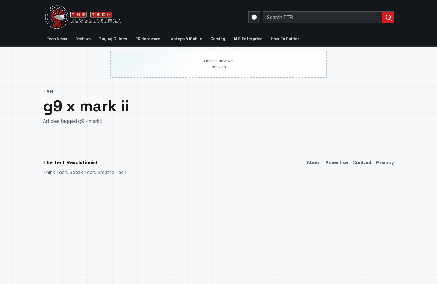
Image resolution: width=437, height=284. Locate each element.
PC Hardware (147, 38)
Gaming (217, 38)
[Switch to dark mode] (254, 17)
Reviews (83, 38)
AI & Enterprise (248, 38)
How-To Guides (285, 38)
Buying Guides (113, 38)
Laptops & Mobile (185, 38)
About (313, 162)
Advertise (336, 162)
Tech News (56, 38)
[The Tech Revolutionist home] (126, 17)
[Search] (388, 17)
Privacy (385, 162)
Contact (362, 162)
